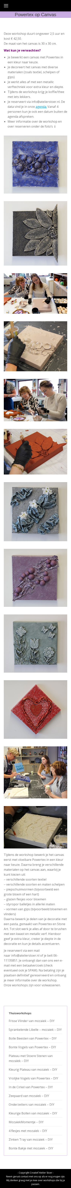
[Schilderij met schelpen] (35, 346)
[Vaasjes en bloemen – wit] (35, 511)
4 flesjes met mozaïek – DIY (28, 1131)
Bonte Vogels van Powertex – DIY (32, 1047)
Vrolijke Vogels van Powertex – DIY (33, 1078)
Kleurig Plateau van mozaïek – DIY (33, 1069)
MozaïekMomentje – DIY (26, 1122)
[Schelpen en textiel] (35, 165)
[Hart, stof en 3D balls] (35, 709)
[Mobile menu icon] (6, 5)
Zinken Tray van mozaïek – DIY (31, 1139)
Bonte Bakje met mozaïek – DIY (31, 1148)
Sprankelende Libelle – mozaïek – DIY (35, 1030)
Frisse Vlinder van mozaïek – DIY (32, 1021)
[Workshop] (35, 293)
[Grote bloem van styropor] (35, 233)
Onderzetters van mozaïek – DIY (31, 1104)
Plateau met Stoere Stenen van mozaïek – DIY (31, 1058)
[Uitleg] (35, 772)
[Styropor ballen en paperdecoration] (35, 578)
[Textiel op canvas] (35, 827)
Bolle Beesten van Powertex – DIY (33, 1038)
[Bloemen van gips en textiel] (35, 643)
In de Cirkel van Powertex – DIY (31, 1087)
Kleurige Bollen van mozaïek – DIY (33, 1113)
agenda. (41, 107)
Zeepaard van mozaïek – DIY (29, 1096)
